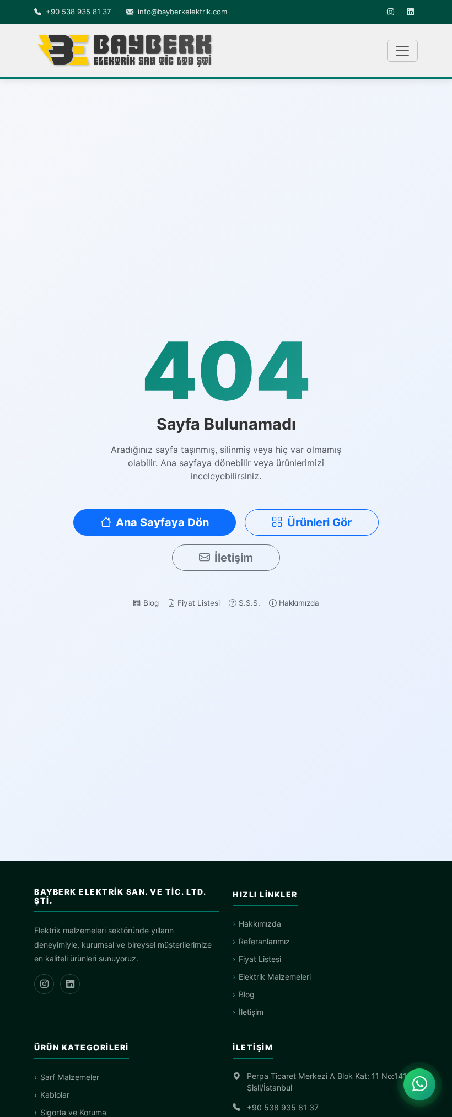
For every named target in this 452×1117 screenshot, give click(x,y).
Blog (151, 602)
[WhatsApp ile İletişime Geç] (419, 1084)
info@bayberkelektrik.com (182, 11)
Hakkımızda (299, 602)
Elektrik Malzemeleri (275, 976)
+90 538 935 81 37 (78, 11)
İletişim (233, 557)
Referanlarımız (264, 941)
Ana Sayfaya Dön (162, 522)
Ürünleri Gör (319, 522)
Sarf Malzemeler (69, 1077)
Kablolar (54, 1094)
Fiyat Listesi (198, 602)
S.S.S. (249, 602)
